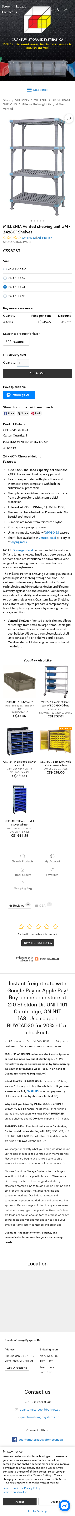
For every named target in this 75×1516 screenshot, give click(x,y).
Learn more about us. (15, 1492)
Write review (29, 237)
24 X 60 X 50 (17, 269)
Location (22, 6)
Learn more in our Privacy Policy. (22, 1488)
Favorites (52, 875)
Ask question (45, 237)
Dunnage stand (22, 550)
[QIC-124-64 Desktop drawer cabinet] (19, 741)
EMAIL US (32, 1091)
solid (53, 538)
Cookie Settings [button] (37, 1511)
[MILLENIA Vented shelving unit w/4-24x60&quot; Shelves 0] (37, 166)
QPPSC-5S (52, 532)
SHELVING (22, 100)
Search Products (22, 861)
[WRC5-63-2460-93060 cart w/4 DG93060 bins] (55, 681)
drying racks (19, 542)
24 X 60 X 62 (16, 278)
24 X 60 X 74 (16, 287)
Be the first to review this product (37, 934)
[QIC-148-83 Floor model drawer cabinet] (19, 800)
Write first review (39, 943)
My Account (52, 861)
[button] (16, 342)
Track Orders (22, 875)
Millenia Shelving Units (36, 104)
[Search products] (69, 118)
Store (6, 100)
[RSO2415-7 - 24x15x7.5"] (19, 681)
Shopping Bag (23, 888)
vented (43, 538)
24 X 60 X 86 (16, 296)
